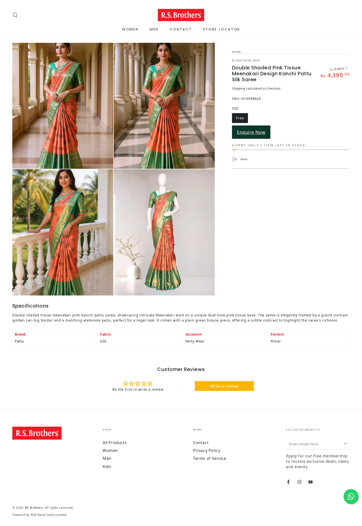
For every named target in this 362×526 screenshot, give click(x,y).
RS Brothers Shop (246, 60)
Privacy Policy (206, 450)
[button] (15, 15)
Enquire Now (251, 132)
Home (236, 52)
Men (107, 458)
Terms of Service (209, 458)
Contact (201, 442)
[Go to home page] (181, 15)
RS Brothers (34, 508)
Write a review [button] (224, 386)
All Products (115, 442)
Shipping (238, 88)
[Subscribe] (347, 443)
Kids (107, 466)
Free (242, 119)
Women (110, 450)
